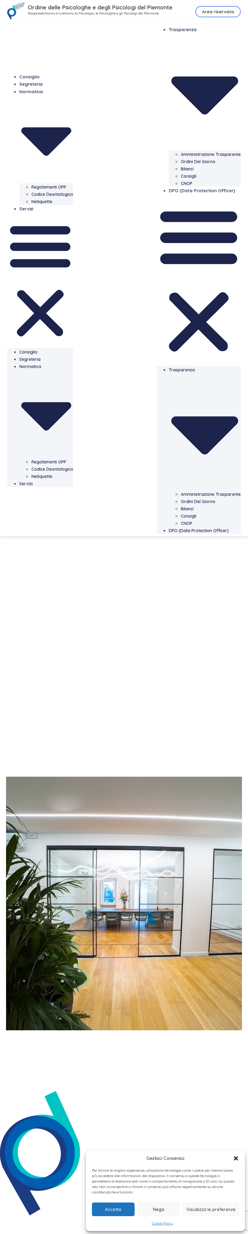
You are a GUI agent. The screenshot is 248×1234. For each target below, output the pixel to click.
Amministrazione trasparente (211, 154)
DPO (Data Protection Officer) (202, 190)
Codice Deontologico (52, 194)
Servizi (26, 209)
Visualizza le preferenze (211, 1209)
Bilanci (187, 169)
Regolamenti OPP (48, 187)
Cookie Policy (162, 1223)
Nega (158, 1209)
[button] (236, 1158)
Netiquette (41, 201)
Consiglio (29, 77)
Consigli (188, 176)
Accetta (113, 1209)
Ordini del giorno (198, 161)
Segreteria (31, 84)
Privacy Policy (15, 1221)
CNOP (186, 183)
